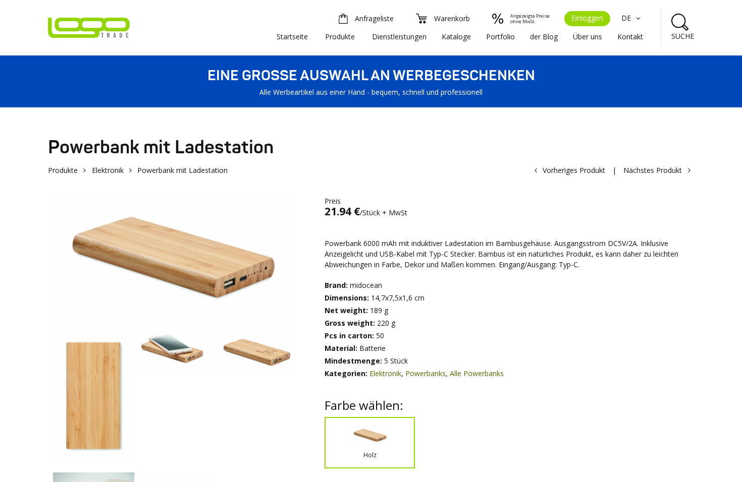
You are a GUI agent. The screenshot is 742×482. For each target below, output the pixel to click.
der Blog (544, 36)
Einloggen (587, 18)
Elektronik (108, 170)
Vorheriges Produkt (574, 170)
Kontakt (630, 36)
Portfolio (500, 36)
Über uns (587, 36)
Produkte (340, 36)
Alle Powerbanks (477, 373)
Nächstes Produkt (652, 170)
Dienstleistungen (399, 36)
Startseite (292, 36)
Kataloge (456, 36)
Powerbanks (425, 373)
